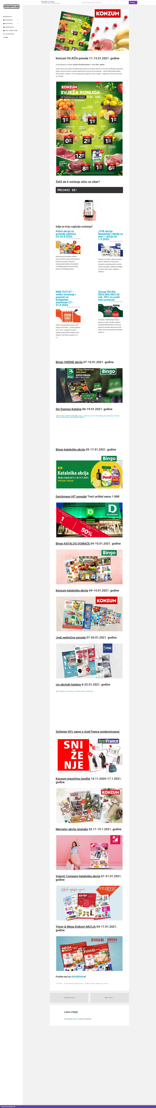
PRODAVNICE (9, 20)
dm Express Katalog (68, 409)
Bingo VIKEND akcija (69, 362)
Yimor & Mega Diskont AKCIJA (76, 926)
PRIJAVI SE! (67, 190)
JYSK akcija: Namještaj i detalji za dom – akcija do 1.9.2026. (110, 235)
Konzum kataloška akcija (72, 590)
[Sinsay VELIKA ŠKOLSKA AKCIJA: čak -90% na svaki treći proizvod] (110, 316)
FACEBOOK (77, 976)
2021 (66, 983)
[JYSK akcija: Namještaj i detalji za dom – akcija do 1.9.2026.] (110, 256)
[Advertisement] (78, 1041)
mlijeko (88, 983)
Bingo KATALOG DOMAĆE (73, 543)
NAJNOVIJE (8, 16)
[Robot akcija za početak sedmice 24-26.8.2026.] (68, 253)
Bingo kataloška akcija (70, 449)
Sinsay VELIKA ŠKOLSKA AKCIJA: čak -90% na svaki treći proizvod (109, 295)
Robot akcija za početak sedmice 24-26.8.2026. (66, 234)
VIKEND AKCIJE (9, 27)
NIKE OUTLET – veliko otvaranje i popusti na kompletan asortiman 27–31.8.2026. (66, 298)
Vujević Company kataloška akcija (78, 876)
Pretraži (132, 2)
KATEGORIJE (9, 23)
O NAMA (5, 37)
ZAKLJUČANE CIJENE (11, 30)
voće (106, 983)
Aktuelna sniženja (73, 983)
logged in (75, 1019)
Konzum (81, 983)
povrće (93, 983)
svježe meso (100, 983)
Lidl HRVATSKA (9, 34)
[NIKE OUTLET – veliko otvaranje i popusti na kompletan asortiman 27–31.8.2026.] (68, 321)
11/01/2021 (59, 983)
